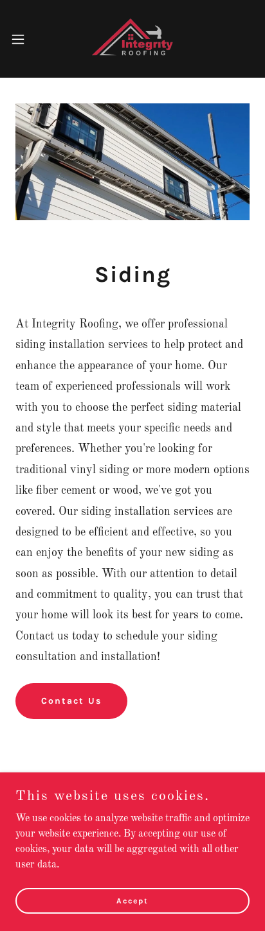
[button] (24, 39)
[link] (132, 39)
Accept (132, 900)
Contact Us (71, 700)
